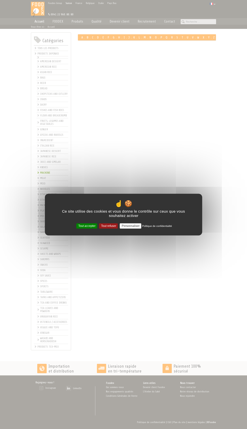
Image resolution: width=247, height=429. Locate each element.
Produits (77, 21)
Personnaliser (131, 225)
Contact (169, 21)
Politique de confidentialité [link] (157, 226)
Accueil (39, 21)
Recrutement (147, 21)
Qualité (96, 21)
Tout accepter (86, 225)
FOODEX (57, 21)
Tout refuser (108, 225)
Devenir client (119, 21)
